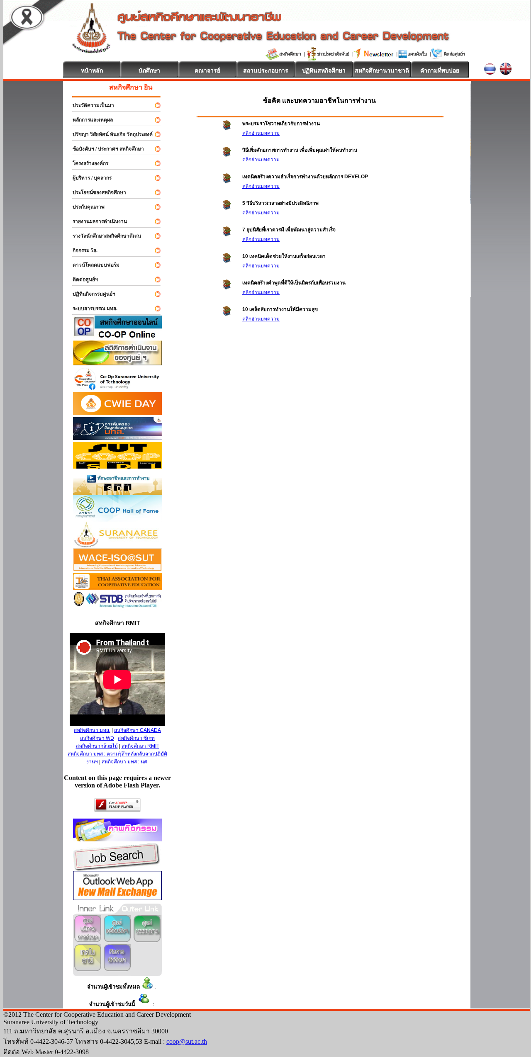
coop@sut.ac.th (186, 1041)
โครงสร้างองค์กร (86, 163)
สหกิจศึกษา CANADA (137, 730)
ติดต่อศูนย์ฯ (81, 279)
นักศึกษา (149, 70)
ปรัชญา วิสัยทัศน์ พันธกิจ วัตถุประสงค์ (109, 134)
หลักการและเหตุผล (89, 120)
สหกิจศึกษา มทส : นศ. (125, 762)
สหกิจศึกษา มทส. (92, 730)
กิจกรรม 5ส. (81, 250)
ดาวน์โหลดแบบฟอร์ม (92, 265)
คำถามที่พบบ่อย (439, 70)
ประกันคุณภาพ (85, 207)
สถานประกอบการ (265, 70)
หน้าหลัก (92, 70)
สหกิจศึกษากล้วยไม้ (97, 746)
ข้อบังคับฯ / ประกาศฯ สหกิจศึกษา (104, 149)
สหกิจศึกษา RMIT (140, 746)
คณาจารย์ (207, 70)
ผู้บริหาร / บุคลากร (88, 178)
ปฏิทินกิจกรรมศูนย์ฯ (90, 294)
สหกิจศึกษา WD (97, 738)
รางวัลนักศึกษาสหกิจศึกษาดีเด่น (103, 236)
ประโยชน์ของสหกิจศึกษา (95, 192)
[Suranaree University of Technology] (117, 466)
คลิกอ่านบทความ (261, 133)
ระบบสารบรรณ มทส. (91, 308)
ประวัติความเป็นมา (89, 105)
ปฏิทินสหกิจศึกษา (324, 70)
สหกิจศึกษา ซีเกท (136, 738)
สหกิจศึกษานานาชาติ (382, 70)
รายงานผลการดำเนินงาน (96, 221)
